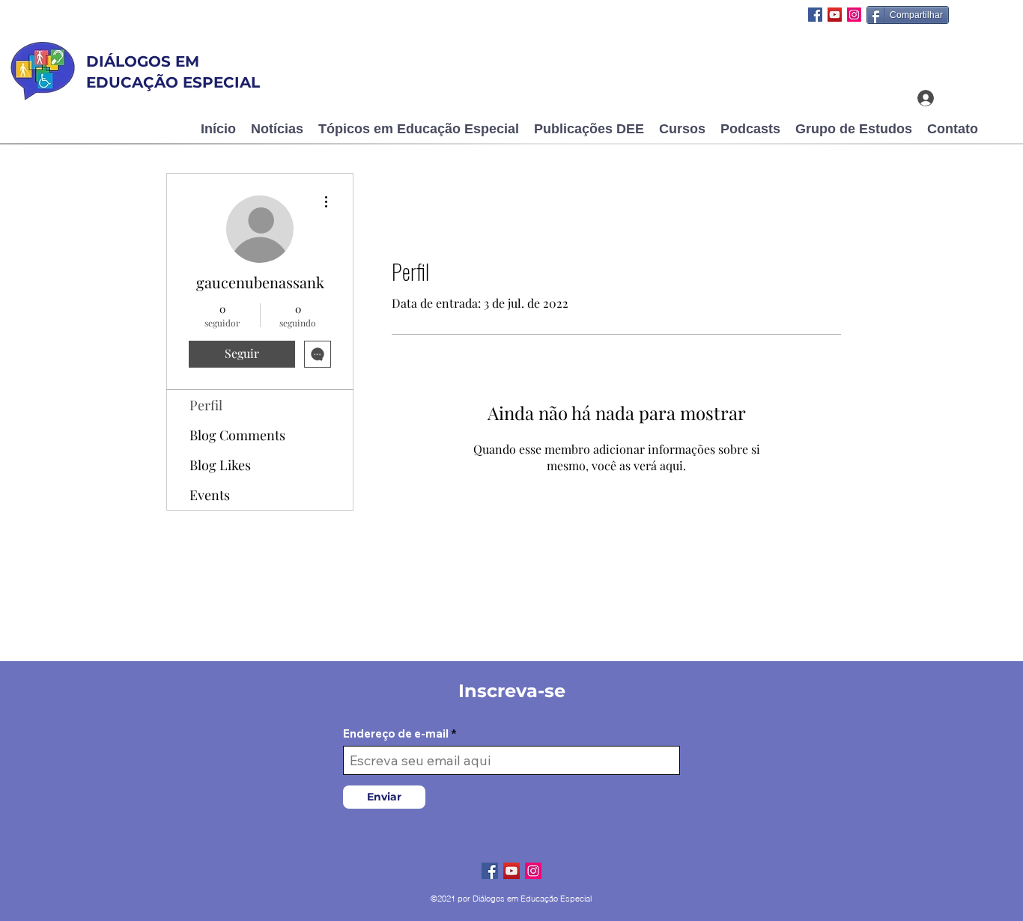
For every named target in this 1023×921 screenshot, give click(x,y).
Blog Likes (220, 465)
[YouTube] (835, 14)
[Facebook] (815, 14)
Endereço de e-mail (396, 733)
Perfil (205, 405)
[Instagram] (854, 14)
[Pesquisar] (880, 50)
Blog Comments (237, 435)
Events (209, 495)
